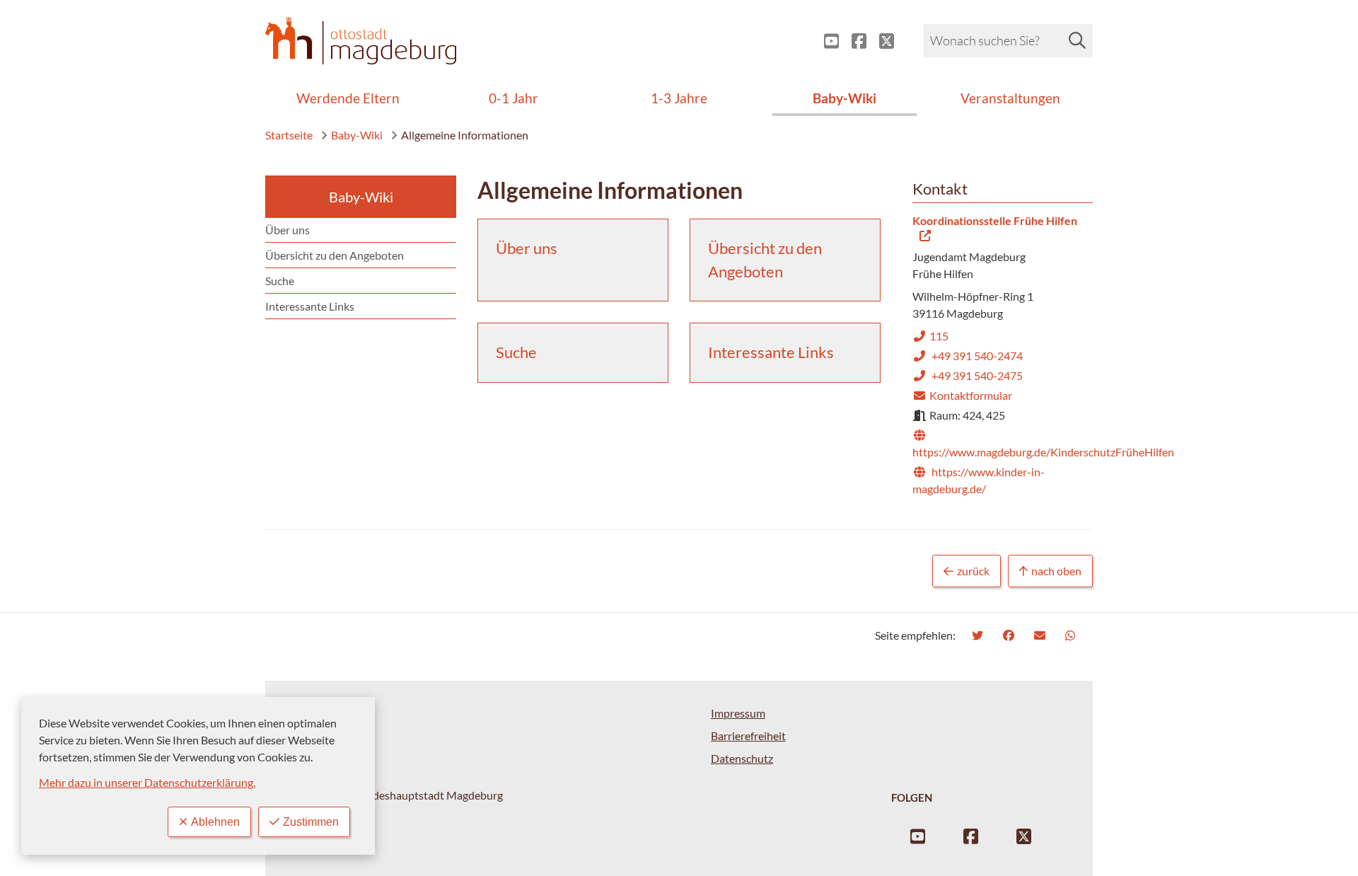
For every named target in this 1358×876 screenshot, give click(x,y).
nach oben (1056, 570)
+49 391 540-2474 (967, 355)
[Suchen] (1077, 40)
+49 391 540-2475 (967, 375)
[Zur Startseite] (360, 41)
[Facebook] (1010, 635)
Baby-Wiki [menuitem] (844, 98)
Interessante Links (309, 306)
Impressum (738, 713)
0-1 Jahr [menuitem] (513, 98)
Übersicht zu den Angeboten (334, 255)
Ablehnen (215, 822)
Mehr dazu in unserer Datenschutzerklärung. (147, 782)
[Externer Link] (826, 41)
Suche (279, 280)
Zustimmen (311, 822)
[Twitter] (979, 635)
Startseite (289, 135)
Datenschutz (742, 758)
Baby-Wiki (357, 135)
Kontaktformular (962, 395)
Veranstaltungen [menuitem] (1010, 98)
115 (930, 335)
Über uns (287, 229)
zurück (973, 570)
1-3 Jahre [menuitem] (679, 98)
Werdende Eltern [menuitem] (348, 98)
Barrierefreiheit (748, 735)
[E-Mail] (1041, 635)
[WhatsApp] (1072, 635)
